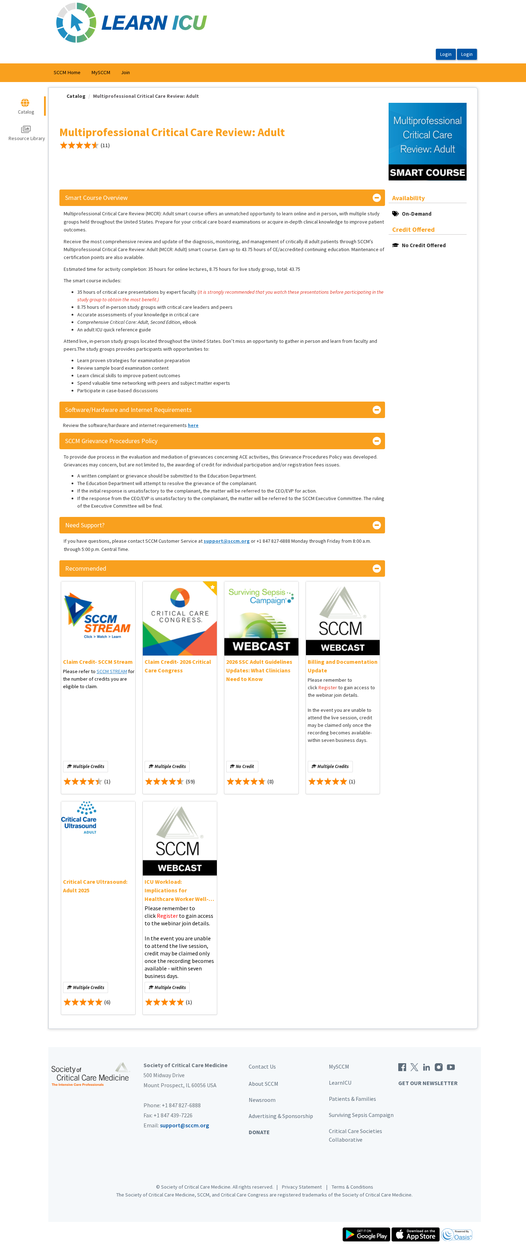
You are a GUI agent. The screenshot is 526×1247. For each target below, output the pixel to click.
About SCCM (263, 1083)
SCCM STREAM (112, 671)
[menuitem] (67, 72)
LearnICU (340, 1082)
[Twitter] (414, 1066)
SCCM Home (67, 72)
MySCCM (100, 72)
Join (125, 72)
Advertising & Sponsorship (281, 1115)
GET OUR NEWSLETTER (428, 1083)
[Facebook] (402, 1066)
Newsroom (262, 1099)
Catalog (76, 96)
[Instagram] (439, 1066)
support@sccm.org (184, 1125)
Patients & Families (352, 1098)
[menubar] (91, 72)
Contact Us (262, 1066)
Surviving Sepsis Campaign (361, 1114)
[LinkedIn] (426, 1066)
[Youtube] (451, 1066)
